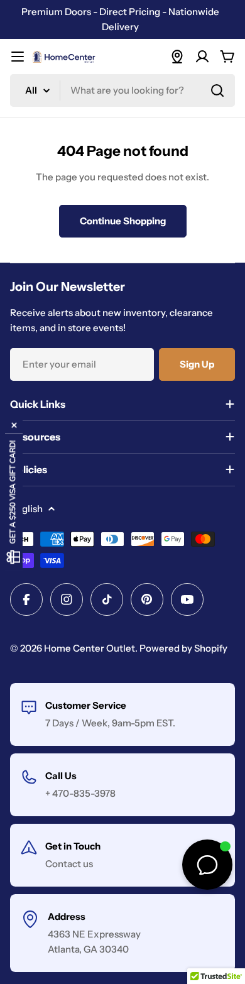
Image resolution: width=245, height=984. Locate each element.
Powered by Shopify (183, 648)
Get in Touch (73, 846)
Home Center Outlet (89, 648)
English (26, 509)
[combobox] (122, 90)
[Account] (202, 56)
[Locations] (177, 56)
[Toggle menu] (17, 56)
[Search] (217, 90)
